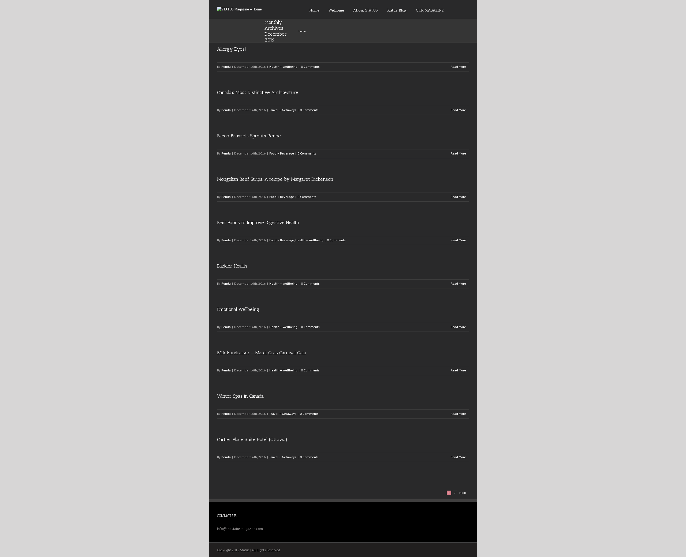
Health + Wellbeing (283, 67)
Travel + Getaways (282, 110)
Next (462, 493)
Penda (226, 67)
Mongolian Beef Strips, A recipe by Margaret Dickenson (275, 179)
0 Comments (310, 67)
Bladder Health (232, 266)
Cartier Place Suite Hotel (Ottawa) (252, 439)
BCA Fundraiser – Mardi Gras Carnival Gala (261, 353)
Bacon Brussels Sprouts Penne (249, 136)
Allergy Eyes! (231, 49)
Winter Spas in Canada (240, 396)
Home (302, 31)
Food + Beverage (281, 153)
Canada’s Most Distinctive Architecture (257, 92)
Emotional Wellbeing (238, 309)
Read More (458, 67)
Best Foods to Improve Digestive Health (258, 222)
